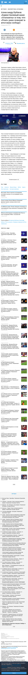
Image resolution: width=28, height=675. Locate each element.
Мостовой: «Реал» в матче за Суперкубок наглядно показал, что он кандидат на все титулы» (12, 194)
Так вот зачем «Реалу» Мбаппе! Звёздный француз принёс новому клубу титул (11, 201)
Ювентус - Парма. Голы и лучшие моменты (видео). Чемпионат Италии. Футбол (12, 508)
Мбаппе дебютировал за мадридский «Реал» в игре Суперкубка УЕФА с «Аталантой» (13, 213)
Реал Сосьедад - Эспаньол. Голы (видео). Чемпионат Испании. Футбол (11, 596)
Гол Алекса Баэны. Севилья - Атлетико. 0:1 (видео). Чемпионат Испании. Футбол (12, 592)
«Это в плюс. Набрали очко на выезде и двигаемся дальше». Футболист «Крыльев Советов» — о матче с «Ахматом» (12, 611)
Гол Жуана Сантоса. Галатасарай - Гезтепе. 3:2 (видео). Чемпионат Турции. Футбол (13, 569)
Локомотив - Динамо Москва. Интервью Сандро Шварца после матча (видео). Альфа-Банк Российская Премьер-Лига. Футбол (13, 540)
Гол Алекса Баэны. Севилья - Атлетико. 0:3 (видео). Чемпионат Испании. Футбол (12, 562)
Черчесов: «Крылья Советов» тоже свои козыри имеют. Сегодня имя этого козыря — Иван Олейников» (13, 603)
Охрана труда (4, 637)
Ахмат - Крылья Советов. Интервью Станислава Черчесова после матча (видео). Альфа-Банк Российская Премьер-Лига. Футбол (13, 516)
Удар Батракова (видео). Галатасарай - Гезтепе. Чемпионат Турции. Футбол (13, 556)
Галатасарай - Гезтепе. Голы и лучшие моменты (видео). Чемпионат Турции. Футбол (13, 529)
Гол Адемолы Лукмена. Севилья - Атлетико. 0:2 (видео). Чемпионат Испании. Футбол (13, 576)
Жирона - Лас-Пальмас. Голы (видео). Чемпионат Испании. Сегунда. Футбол (13, 505)
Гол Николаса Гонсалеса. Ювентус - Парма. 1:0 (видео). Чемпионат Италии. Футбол (13, 559)
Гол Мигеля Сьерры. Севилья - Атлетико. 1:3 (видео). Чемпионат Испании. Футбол (12, 532)
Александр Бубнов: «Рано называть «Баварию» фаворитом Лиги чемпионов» (13, 222)
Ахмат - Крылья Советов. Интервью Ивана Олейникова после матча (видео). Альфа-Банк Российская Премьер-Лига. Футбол (13, 525)
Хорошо (14, 673)
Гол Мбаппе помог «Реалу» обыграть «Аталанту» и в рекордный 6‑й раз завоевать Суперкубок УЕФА (14, 207)
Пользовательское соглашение (7, 636)
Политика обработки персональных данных (10, 638)
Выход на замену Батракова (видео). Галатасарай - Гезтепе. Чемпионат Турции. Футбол (13, 584)
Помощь (3, 633)
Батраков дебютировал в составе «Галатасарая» (13, 582)
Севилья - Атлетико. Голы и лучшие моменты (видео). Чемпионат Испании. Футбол (13, 502)
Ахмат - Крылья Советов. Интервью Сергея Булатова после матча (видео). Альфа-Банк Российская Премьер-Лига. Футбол (12, 521)
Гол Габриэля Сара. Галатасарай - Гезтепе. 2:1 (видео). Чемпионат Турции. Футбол (12, 579)
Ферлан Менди (13, 187)
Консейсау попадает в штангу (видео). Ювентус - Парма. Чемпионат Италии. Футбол (13, 599)
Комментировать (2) (14, 179)
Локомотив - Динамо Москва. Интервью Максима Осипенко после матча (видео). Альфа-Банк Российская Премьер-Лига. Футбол (13, 549)
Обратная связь (4, 634)
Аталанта (7, 187)
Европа (23, 187)
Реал (2, 187)
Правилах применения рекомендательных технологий (9, 648)
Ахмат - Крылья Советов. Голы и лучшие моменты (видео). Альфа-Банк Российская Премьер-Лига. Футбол (12, 620)
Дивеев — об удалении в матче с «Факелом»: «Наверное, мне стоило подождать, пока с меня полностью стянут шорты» (13, 588)
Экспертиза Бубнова (15, 9)
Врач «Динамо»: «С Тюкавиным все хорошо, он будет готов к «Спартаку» (13, 566)
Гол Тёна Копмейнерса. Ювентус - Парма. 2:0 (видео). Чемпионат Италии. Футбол (12, 535)
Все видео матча (21, 43)
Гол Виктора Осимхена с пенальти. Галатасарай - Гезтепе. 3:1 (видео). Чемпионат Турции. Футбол (14, 572)
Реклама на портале (5, 635)
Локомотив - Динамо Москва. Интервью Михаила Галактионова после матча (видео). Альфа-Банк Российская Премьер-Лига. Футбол (14, 544)
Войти (25, 3)
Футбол (4, 9)
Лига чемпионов (4, 189)
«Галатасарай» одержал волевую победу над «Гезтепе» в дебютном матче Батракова (12, 553)
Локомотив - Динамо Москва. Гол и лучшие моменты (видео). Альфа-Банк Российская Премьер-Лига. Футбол (12, 615)
